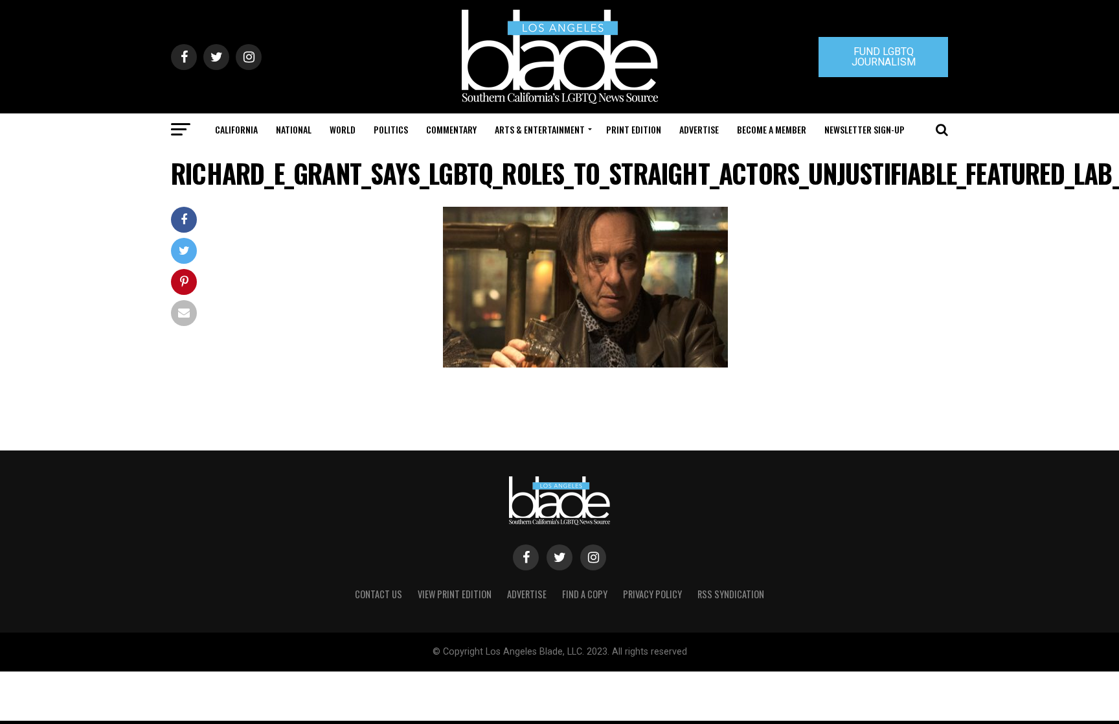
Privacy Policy (652, 594)
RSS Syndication (730, 594)
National (293, 129)
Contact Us (378, 594)
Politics (391, 129)
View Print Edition (455, 594)
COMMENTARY (451, 129)
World (343, 129)
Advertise (699, 129)
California (236, 129)
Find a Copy (584, 594)
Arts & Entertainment (540, 129)
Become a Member (771, 129)
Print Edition (633, 129)
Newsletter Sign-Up (864, 129)
